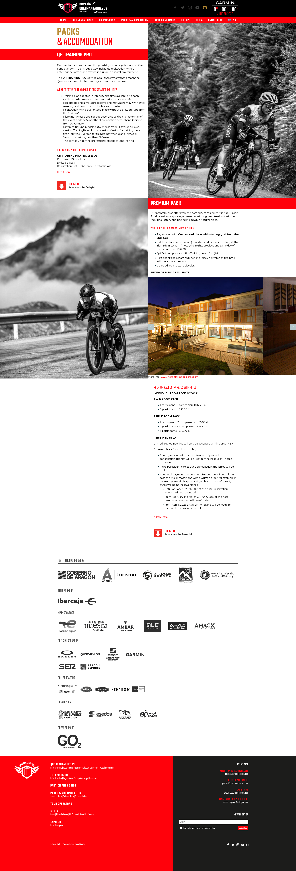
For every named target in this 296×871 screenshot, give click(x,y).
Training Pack (68, 797)
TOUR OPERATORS (61, 803)
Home (63, 20)
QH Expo (185, 20)
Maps (102, 768)
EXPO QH (55, 822)
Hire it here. (64, 172)
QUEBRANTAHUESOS (62, 764)
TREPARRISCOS (59, 775)
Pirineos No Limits (164, 20)
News (52, 815)
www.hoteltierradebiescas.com (179, 376)
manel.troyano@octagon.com (235, 802)
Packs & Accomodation (134, 20)
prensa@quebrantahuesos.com (235, 783)
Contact (91, 815)
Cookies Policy (68, 845)
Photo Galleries (62, 815)
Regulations (68, 768)
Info (52, 768)
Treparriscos (107, 20)
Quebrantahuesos (82, 20)
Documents (109, 768)
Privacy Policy (56, 845)
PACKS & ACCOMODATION (65, 793)
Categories (94, 768)
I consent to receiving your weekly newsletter (199, 828)
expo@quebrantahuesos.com (236, 793)
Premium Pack (56, 797)
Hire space (59, 825)
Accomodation (81, 797)
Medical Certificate (81, 768)
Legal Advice (80, 845)
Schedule (58, 768)
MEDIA (54, 811)
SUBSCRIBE (243, 828)
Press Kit (83, 815)
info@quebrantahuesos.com (236, 774)
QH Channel (74, 815)
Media (199, 20)
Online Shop (215, 20)
